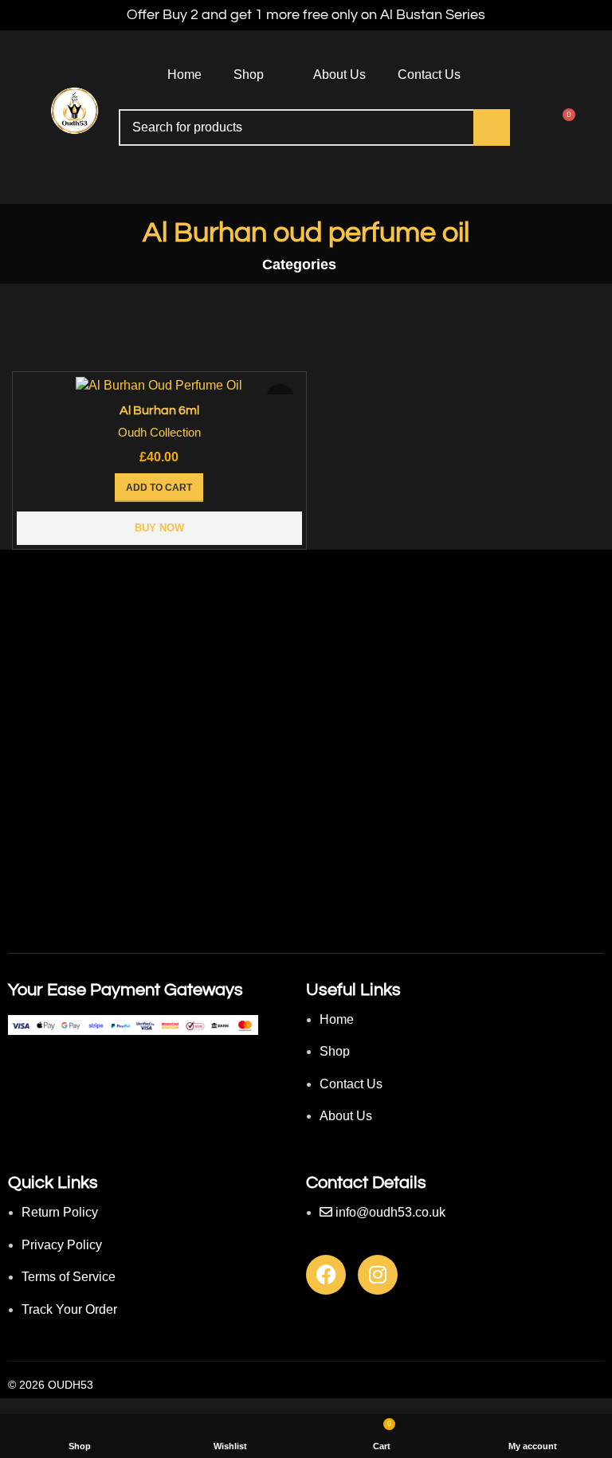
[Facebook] (326, 1275)
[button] (159, 487)
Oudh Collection (159, 432)
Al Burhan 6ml (159, 410)
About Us (339, 74)
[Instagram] (378, 1275)
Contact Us (429, 74)
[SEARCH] (491, 127)
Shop (248, 74)
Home (184, 74)
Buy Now (159, 528)
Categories (299, 265)
